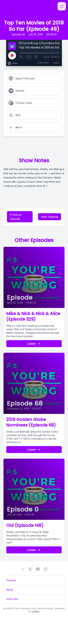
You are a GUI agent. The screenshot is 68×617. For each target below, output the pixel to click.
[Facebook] (38, 569)
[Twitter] (30, 569)
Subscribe (43, 62)
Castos (35, 611)
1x (29, 57)
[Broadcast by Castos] (12, 63)
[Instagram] (45, 569)
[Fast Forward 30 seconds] (36, 57)
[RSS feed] (22, 569)
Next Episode (49, 216)
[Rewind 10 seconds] (21, 57)
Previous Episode (15, 217)
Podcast (11, 580)
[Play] (12, 55)
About (9, 589)
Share (56, 62)
